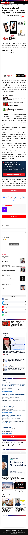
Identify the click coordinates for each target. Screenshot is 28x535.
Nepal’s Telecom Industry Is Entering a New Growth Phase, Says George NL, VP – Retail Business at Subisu (7, 493)
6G (3, 518)
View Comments (14, 244)
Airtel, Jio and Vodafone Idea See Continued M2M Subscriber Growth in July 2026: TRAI (13, 384)
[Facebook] (4, 197)
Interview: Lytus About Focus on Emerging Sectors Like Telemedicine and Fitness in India (7, 509)
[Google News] (14, 200)
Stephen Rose (5, 283)
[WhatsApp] (19, 197)
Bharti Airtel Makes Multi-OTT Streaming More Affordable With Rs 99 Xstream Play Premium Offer (18, 324)
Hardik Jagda (5, 256)
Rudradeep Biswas (12, 15)
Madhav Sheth (5, 274)
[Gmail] (11, 197)
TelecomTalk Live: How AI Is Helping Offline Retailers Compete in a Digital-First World (20, 492)
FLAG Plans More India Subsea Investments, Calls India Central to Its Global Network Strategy (13, 478)
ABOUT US (5, 532)
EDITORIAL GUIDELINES (12, 532)
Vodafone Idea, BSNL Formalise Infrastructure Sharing (10, 405)
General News (20, 522)
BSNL (11, 520)
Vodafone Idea (21, 520)
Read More (14, 190)
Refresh (4, 380)
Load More (14, 216)
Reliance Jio (5, 522)
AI (10, 522)
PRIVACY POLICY (14, 533)
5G (10, 518)
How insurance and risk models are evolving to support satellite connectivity (10, 270)
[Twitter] (8, 197)
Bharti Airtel (5, 520)
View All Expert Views (14, 374)
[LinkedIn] (15, 197)
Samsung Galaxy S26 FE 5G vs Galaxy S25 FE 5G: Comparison (13, 426)
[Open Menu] (25, 3)
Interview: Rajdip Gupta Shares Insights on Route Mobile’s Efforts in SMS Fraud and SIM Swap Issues (20, 509)
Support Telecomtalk (6, 0)
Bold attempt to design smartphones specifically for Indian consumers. (9, 278)
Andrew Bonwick (6, 265)
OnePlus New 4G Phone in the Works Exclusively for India (11, 416)
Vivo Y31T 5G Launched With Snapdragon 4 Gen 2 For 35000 (13, 395)
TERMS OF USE (21, 532)
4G (18, 518)
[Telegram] (23, 197)
